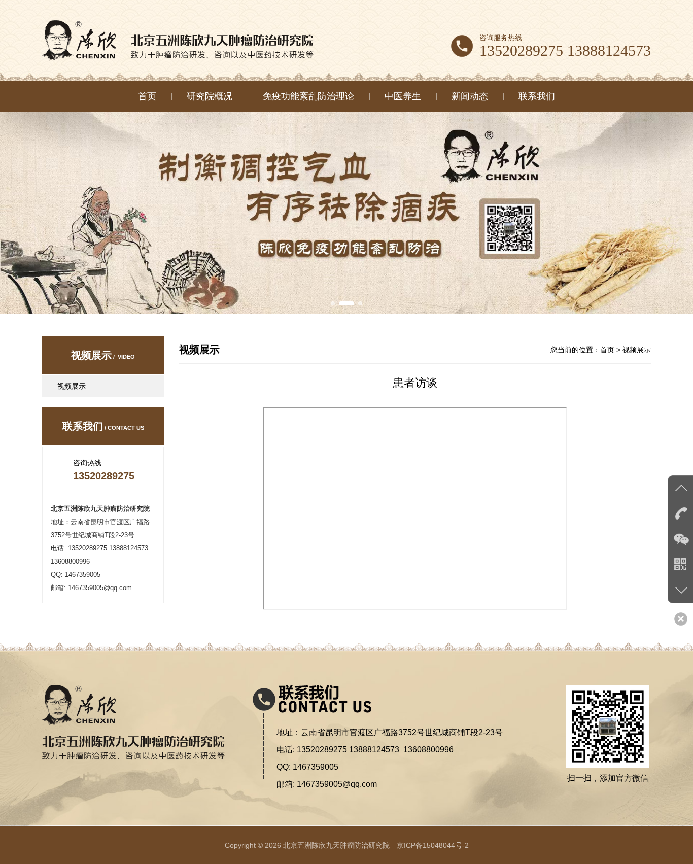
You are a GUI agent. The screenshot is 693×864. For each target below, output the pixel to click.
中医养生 (403, 96)
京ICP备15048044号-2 (433, 845)
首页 (147, 96)
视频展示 (71, 386)
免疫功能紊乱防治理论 (308, 96)
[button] (333, 303)
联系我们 (536, 96)
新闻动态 (470, 96)
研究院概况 (209, 96)
